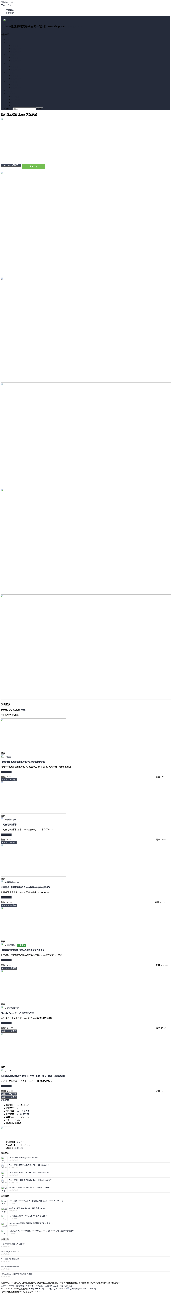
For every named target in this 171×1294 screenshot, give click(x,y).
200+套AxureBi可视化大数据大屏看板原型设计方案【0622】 (32, 1223)
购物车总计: (76, 27)
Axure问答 (15, 106)
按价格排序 (16, 49)
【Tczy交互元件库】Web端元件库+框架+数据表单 (28, 1216)
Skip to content (7, 2)
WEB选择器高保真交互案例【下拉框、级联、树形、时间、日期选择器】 (33, 1076)
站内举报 (68, 1286)
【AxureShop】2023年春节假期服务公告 (16, 1274)
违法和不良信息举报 (54, 1286)
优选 (8, 43)
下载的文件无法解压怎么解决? (13, 1244)
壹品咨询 (11, 945)
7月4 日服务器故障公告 (10, 1259)
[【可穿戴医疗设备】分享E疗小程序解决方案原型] (33, 939)
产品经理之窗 (13, 1008)
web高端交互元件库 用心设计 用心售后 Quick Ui (27, 1208)
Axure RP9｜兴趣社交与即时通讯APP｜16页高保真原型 (30, 1180)
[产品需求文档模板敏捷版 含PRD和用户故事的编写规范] (33, 876)
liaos (9, 757)
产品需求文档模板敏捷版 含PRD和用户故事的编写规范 (25, 887)
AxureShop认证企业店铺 (10, 1252)
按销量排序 (16, 52)
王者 (9, 1071)
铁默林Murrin (13, 882)
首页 (8, 40)
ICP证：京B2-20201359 (56, 1289)
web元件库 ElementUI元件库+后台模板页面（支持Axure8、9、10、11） (36, 1201)
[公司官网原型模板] (33, 813)
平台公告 (10, 10)
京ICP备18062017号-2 (36, 1289)
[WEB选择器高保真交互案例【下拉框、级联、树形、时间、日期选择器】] (33, 1064)
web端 (19, 1114)
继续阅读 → (6, 772)
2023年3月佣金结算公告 (10, 1267)
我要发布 (10, 91)
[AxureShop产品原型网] (14, 20)
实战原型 (10, 73)
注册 (10, 5)
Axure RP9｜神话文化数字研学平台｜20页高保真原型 (29, 1173)
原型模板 (10, 64)
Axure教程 (15, 103)
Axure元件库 (11, 55)
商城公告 (29, 1286)
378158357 (18, 1148)
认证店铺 (22, 945)
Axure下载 (10, 94)
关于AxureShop (7, 1286)
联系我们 (39, 1286)
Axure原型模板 (23, 1111)
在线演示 (34, 166)
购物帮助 (10, 13)
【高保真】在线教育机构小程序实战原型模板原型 (23, 762)
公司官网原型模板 (9, 825)
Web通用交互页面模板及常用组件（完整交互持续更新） (30, 1188)
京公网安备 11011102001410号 (82, 1289)
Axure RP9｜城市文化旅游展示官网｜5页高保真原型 (29, 1165)
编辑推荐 (15, 46)
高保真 (26, 1114)
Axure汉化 (15, 100)
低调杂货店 (12, 820)
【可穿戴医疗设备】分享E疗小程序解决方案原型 (22, 950)
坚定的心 (21, 1142)
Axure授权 (15, 97)
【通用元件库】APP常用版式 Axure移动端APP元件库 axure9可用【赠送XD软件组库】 (42, 1231)
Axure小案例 (11, 82)
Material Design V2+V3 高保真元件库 (17, 1013)
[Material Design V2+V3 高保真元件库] (33, 1001)
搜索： (9, 109)
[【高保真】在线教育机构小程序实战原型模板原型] (33, 750)
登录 (23, 710)
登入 (3, 5)
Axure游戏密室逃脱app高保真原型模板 (24, 1158)
